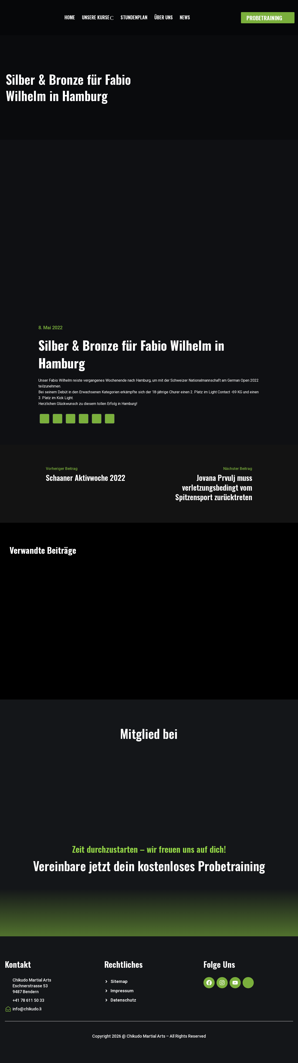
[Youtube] (235, 982)
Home (69, 17)
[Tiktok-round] (248, 982)
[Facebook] (44, 419)
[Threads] (110, 419)
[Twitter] (57, 419)
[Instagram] (222, 982)
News (185, 17)
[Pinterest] (70, 419)
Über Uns (163, 17)
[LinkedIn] (83, 419)
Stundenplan (134, 17)
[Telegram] (97, 419)
